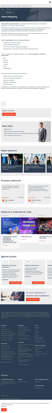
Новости (37, 349)
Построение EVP (5, 349)
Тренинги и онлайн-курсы (6, 359)
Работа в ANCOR (5, 329)
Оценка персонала (5, 345)
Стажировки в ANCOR (40, 341)
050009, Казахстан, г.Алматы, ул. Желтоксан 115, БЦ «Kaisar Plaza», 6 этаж (9, 383)
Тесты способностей (5, 347)
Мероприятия (38, 351)
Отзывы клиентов (11, 180)
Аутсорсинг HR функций (23, 348)
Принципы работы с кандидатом (8, 333)
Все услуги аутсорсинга (23, 364)
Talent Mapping (21, 333)
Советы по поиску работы (7, 331)
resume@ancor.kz (39, 387)
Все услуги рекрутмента (23, 338)
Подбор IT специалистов (23, 335)
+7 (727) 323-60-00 (22, 381)
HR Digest (37, 355)
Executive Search (22, 331)
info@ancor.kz (38, 381)
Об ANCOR (37, 327)
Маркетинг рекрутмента (32, 265)
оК (3, 409)
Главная (2, 9)
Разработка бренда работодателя (8, 353)
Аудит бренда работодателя (7, 351)
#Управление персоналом (6, 5)
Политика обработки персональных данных (10, 398)
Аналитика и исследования (41, 353)
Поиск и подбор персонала (24, 329)
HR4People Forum (26, 236)
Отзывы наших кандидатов (7, 335)
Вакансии (3, 327)
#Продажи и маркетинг (16, 5)
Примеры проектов (39, 337)
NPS (36, 329)
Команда (37, 331)
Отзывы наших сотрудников (7, 337)
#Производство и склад (26, 5)
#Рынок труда (4, 215)
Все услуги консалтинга (6, 362)
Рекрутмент (9, 9)
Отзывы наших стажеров (6, 339)
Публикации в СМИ (39, 347)
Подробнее (5, 279)
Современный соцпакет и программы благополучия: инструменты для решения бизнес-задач (10, 239)
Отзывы (36, 333)
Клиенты (37, 335)
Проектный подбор (22, 327)
